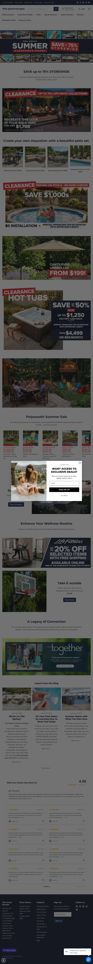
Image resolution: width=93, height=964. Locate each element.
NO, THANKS (64, 495)
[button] (3, 960)
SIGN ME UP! (64, 489)
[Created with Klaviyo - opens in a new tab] (46, 502)
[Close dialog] (80, 463)
